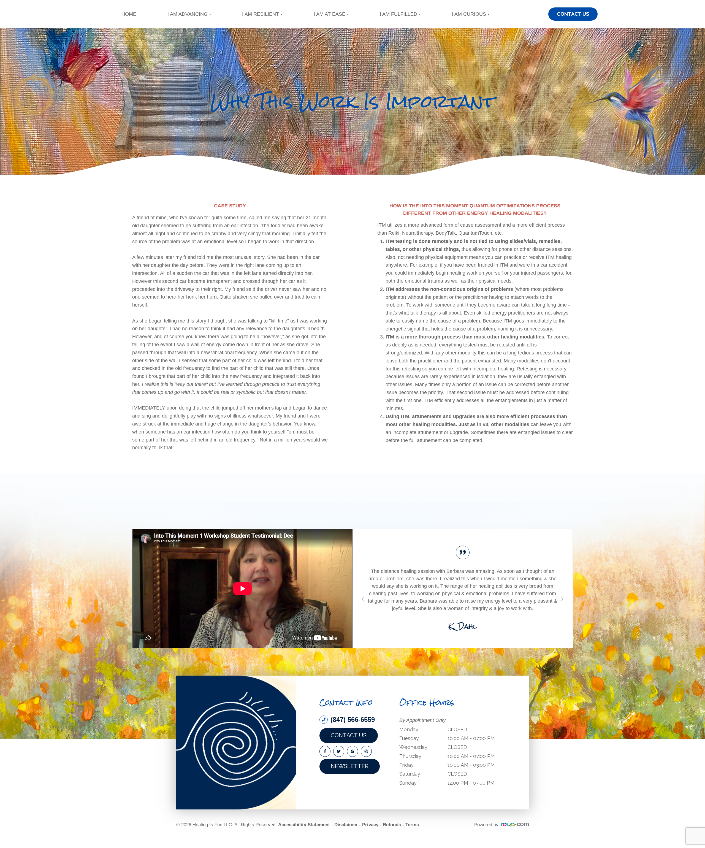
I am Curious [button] (469, 14)
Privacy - (371, 842)
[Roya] (515, 842)
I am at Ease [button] (329, 14)
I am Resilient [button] (260, 14)
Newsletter (349, 784)
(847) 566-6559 (352, 737)
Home (128, 14)
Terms (412, 842)
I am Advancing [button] (187, 14)
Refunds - (393, 842)
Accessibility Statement (304, 842)
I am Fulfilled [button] (398, 14)
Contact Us (349, 753)
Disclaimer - (347, 842)
